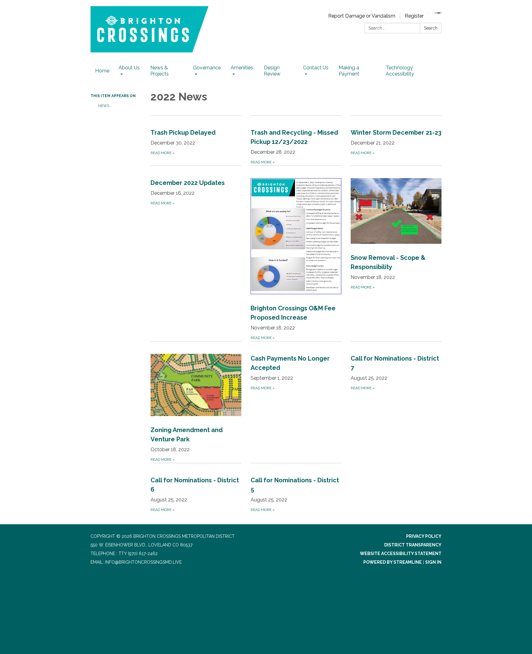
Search (430, 28)
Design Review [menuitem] (272, 71)
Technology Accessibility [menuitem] (400, 71)
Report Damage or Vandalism (361, 16)
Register (414, 16)
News (103, 106)
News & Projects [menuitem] (159, 71)
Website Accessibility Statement (400, 553)
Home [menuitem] (102, 71)
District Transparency (412, 544)
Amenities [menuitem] (242, 68)
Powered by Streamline (392, 562)
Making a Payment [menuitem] (349, 71)
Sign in (433, 562)
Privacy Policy (423, 536)
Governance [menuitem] (207, 68)
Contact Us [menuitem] (315, 68)
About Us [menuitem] (129, 68)
